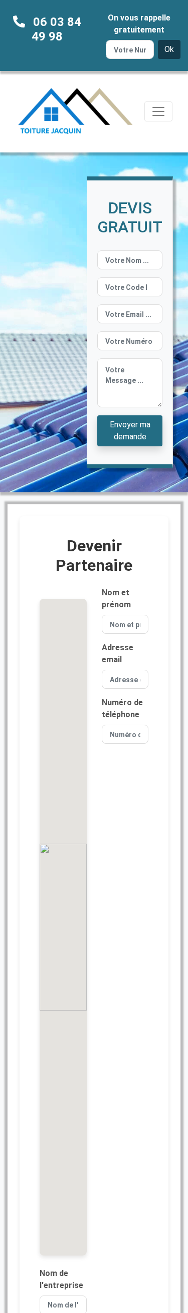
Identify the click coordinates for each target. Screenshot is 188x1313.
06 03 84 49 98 (56, 29)
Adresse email (117, 653)
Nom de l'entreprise (61, 1279)
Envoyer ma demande (130, 430)
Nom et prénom (116, 598)
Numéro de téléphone (122, 708)
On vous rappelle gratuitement (139, 23)
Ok (169, 49)
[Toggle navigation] (158, 111)
